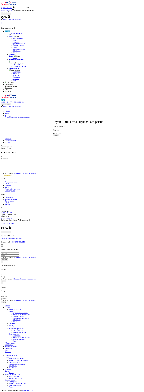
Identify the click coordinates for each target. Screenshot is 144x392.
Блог (6, 89)
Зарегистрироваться (14, 19)
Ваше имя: (4, 157)
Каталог (7, 31)
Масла (11, 36)
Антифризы (16, 72)
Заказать (56, 135)
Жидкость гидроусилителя (18, 74)
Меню (3, 100)
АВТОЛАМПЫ (18, 65)
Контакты (8, 91)
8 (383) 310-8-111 (18, 102)
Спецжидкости (14, 68)
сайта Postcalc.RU (28, 390)
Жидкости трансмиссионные (19, 43)
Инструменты (9, 201)
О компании (9, 84)
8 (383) (6, 8)
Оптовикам (8, 88)
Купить (4, 281)
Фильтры (12, 54)
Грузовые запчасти (15, 33)
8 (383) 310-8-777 (6, 102)
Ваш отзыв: (4, 159)
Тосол (14, 80)
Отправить (4, 259)
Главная (7, 306)
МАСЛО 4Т (16, 52)
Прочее (7, 204)
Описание (8, 139)
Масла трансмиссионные (19, 48)
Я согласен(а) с (19, 173)
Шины (11, 56)
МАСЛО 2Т (16, 51)
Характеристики (10, 140)
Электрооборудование (16, 59)
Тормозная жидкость (16, 78)
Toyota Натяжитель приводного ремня (17, 117)
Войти (5, 19)
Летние (15, 58)
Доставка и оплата (11, 86)
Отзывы (7, 142)
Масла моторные (18, 45)
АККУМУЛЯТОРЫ (19, 66)
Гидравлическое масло (20, 313)
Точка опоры (10, 82)
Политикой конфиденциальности (25, 173)
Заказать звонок (6, 14)
